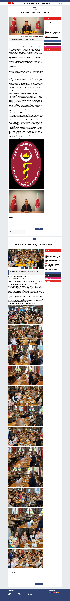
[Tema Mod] (61, 3)
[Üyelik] (61, 0)
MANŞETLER (21, 0)
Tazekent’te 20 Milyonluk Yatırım (51, 37)
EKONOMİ (9, 595)
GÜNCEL (19, 594)
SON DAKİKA (16, 0)
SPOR (39, 594)
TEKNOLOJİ (19, 595)
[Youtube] (56, 592)
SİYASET (29, 593)
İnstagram (48, 46)
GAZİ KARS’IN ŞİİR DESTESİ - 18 (50, 22)
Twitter (47, 44)
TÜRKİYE (43, 3)
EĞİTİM (40, 593)
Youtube (48, 49)
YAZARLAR (10, 0)
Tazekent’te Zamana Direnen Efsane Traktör (52, 29)
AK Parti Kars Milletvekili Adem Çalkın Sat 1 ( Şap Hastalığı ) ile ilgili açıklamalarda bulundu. (52, 33)
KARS (24, 3)
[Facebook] (50, 592)
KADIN (32, 3)
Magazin (29, 595)
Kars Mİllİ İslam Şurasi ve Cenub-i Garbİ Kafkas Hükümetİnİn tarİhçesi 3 (52, 25)
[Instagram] (54, 592)
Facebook (48, 41)
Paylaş (23, 36)
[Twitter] (52, 592)
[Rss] (58, 592)
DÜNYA (48, 3)
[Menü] (59, 3)
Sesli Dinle (41, 36)
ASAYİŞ (37, 3)
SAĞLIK (9, 594)
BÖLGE (28, 3)
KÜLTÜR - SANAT (30, 594)
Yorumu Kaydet (39, 228)
